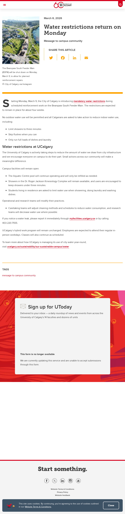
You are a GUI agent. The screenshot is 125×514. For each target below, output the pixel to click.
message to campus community (19, 275)
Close (111, 505)
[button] (53, 57)
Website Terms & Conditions (38, 506)
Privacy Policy (62, 492)
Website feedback (62, 495)
